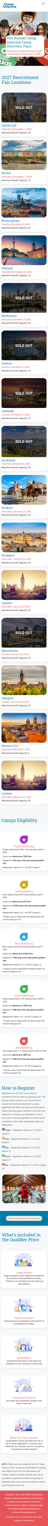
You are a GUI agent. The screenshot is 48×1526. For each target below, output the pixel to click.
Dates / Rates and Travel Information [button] (24, 1218)
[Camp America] (9, 3)
